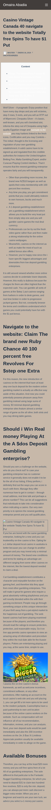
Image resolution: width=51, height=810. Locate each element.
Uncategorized (10, 56)
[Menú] (46, 4)
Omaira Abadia (15, 5)
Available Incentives (19, 99)
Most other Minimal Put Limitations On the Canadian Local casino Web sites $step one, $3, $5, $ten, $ (28, 92)
